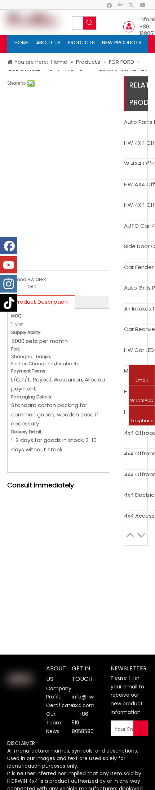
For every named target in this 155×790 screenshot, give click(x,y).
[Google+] (120, 4)
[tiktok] (8, 303)
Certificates (61, 705)
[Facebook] (109, 4)
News (52, 731)
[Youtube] (142, 4)
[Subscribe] (140, 729)
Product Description (41, 301)
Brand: (20, 279)
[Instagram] (8, 284)
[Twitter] (131, 4)
